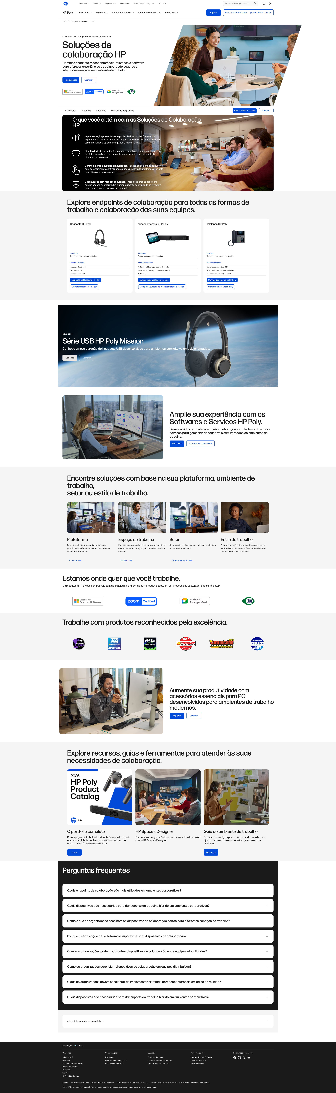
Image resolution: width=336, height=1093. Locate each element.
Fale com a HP (67, 1057)
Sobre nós (66, 1053)
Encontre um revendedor (114, 1063)
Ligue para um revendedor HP (116, 1060)
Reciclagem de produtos (80, 1082)
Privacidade (110, 1082)
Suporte (162, 3)
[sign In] (270, 3)
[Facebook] (234, 1057)
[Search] (255, 3)
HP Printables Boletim (70, 1076)
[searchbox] (239, 3)
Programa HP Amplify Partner (201, 1057)
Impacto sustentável (70, 1067)
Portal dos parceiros (198, 1060)
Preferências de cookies (200, 1082)
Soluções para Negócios (144, 3)
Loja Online (109, 1057)
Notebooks (84, 3)
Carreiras (66, 1060)
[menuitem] (84, 3)
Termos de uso (156, 1082)
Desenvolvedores (197, 1063)
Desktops (97, 3)
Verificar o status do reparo (158, 1063)
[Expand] (267, 890)
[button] (85, 12)
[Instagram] (239, 1057)
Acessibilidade (97, 1082)
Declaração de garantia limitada (177, 1082)
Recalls (65, 1082)
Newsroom (66, 1070)
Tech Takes (66, 1073)
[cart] (264, 3)
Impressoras (110, 3)
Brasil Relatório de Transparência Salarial (132, 1082)
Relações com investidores (72, 1063)
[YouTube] (249, 1057)
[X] (244, 1057)
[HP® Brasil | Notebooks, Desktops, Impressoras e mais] (65, 3)
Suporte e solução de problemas (160, 1060)
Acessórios (125, 3)
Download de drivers (155, 1057)
